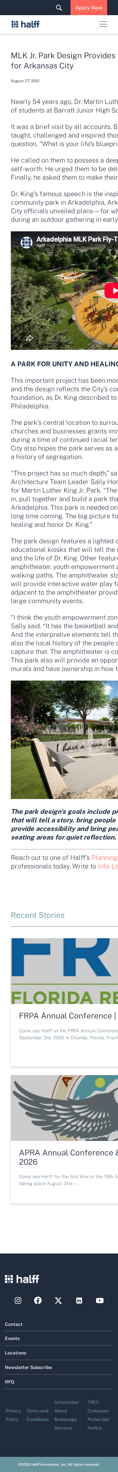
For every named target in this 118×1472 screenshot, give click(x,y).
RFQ (9, 1381)
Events (12, 1338)
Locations (15, 1353)
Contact (14, 1324)
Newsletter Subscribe (28, 1367)
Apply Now (88, 7)
